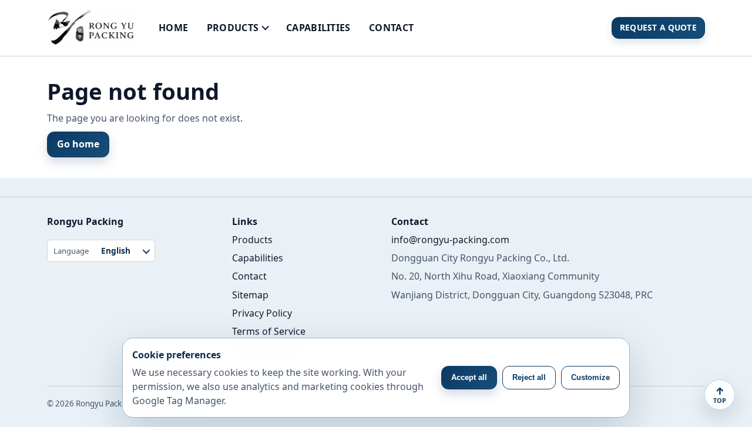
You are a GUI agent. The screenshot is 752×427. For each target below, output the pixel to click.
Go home (78, 143)
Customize (590, 377)
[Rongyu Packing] (91, 27)
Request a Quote (658, 27)
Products (233, 27)
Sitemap (250, 294)
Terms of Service (269, 331)
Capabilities (318, 27)
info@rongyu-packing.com (450, 239)
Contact (391, 27)
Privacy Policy (262, 313)
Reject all (529, 377)
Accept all (469, 377)
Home (173, 27)
